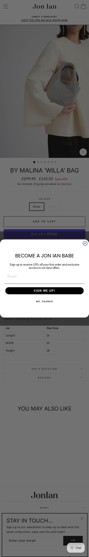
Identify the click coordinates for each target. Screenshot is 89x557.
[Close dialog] (85, 243)
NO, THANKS (44, 301)
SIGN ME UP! (44, 290)
